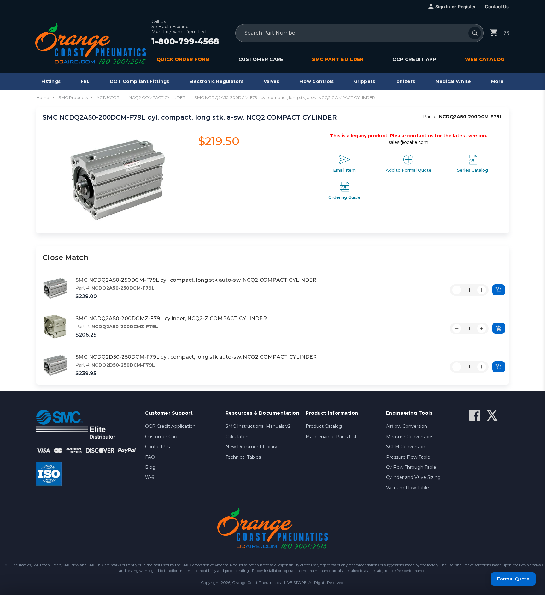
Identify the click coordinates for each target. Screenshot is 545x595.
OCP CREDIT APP (414, 59)
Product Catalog (324, 426)
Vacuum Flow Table (407, 488)
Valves (271, 81)
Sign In (442, 6)
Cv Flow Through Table (411, 467)
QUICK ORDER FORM (183, 59)
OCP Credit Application (170, 426)
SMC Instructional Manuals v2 (258, 426)
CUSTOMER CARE (261, 59)
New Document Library (251, 447)
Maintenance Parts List (331, 436)
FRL (85, 81)
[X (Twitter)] (492, 415)
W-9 (150, 477)
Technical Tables (243, 457)
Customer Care (162, 436)
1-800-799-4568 (185, 41)
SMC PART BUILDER (338, 59)
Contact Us (497, 6)
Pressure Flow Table (408, 457)
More (497, 81)
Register (467, 6)
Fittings (51, 81)
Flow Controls (316, 81)
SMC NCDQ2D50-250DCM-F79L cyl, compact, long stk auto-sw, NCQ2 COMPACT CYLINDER (196, 357)
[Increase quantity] (481, 290)
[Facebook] (474, 415)
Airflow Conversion (406, 426)
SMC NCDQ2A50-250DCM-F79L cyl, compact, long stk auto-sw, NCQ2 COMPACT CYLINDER (196, 280)
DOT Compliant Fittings (139, 81)
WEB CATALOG (485, 59)
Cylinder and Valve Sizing (413, 477)
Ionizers (405, 81)
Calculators (237, 436)
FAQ (150, 457)
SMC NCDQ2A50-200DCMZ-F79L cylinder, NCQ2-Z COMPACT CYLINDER (171, 318)
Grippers (364, 81)
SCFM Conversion (405, 447)
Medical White (453, 81)
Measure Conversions (409, 436)
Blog (150, 467)
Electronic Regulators (216, 81)
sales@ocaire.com (408, 142)
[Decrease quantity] (456, 290)
